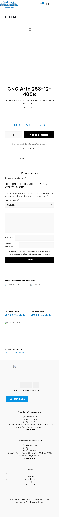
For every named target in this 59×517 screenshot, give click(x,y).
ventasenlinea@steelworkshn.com (29, 390)
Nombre (9, 237)
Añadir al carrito (39, 134)
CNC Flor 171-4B (12, 311)
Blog (31, 481)
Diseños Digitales (40, 144)
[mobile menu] (55, 4)
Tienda (30, 474)
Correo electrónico (10, 245)
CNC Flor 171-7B (37, 311)
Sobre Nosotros (30, 479)
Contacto (30, 484)
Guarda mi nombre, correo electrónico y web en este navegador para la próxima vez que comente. (28, 252)
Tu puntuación (12, 200)
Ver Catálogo (17, 399)
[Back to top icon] (29, 496)
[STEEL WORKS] (9, 4)
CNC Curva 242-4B (14, 349)
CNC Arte (27, 144)
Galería (30, 476)
